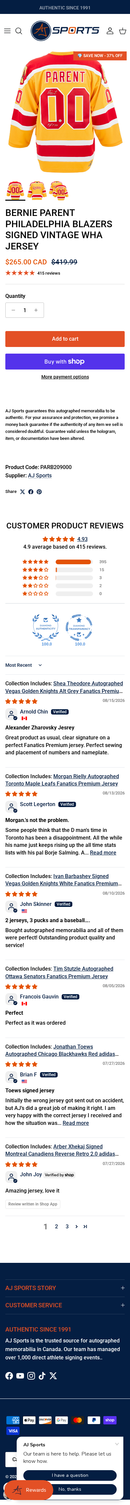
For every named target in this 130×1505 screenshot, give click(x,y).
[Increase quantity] (38, 310)
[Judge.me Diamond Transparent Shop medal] (79, 627)
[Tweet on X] (22, 491)
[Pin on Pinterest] (39, 491)
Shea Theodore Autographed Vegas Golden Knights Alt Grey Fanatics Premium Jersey (64, 691)
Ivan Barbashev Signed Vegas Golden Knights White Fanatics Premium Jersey (61, 883)
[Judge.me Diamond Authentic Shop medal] (45, 627)
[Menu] (7, 31)
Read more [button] (103, 853)
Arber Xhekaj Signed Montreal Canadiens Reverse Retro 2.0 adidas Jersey (60, 1154)
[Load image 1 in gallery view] (65, 112)
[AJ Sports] (65, 30)
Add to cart (65, 339)
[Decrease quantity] (11, 310)
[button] (36, 562)
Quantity (15, 296)
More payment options (65, 376)
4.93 (82, 539)
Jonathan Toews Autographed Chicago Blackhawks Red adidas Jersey (60, 1054)
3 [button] (67, 1226)
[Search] (22, 31)
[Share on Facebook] (30, 491)
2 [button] (56, 1226)
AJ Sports (40, 475)
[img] (21, 701)
